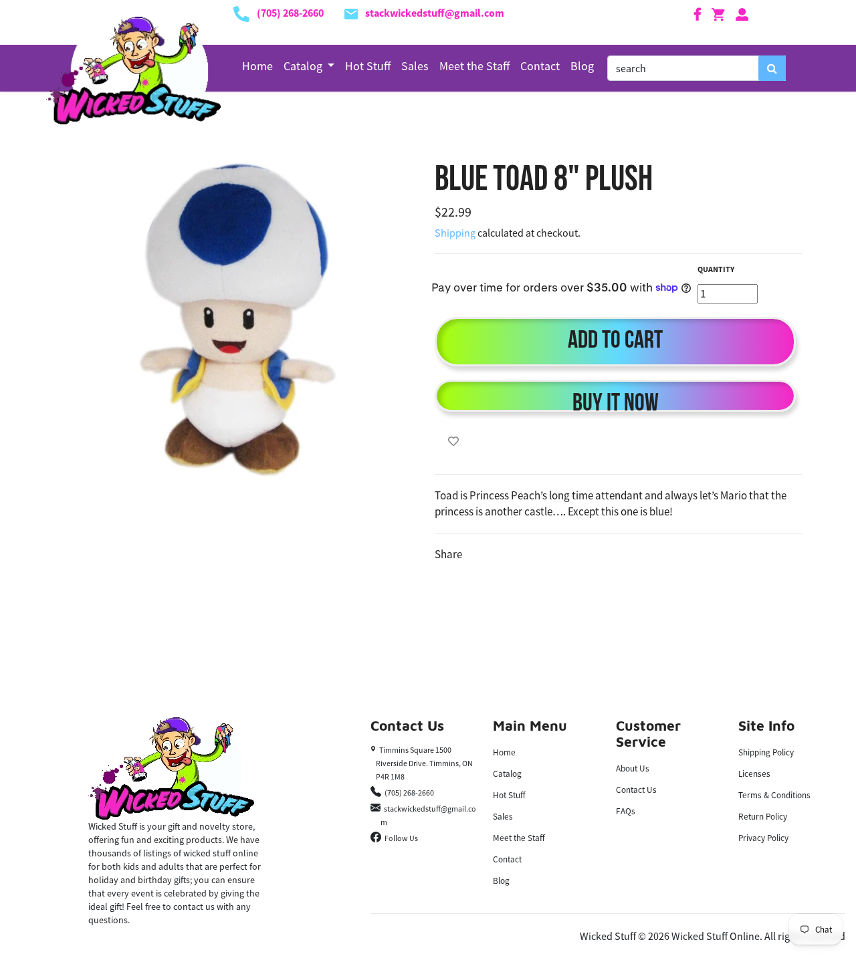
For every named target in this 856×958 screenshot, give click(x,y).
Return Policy (762, 816)
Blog (582, 66)
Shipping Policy (766, 752)
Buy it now (615, 402)
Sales (415, 66)
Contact (540, 66)
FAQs (625, 811)
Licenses (754, 774)
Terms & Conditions (774, 795)
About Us (632, 768)
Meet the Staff (474, 66)
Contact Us (636, 790)
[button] (309, 65)
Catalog (507, 774)
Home (257, 66)
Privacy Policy (763, 838)
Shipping (455, 232)
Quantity (716, 269)
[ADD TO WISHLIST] (453, 441)
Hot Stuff (368, 66)
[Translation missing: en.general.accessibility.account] (742, 13)
